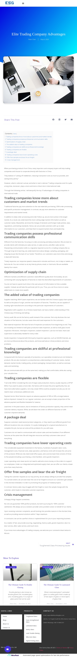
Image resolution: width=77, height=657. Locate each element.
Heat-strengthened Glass (32, 621)
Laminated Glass (31, 626)
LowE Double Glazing (33, 633)
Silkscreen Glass (31, 637)
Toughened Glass (31, 616)
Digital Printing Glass (32, 641)
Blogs (4, 620)
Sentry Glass (30, 629)
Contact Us (6, 627)
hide (14, 133)
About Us (6, 624)
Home (5, 616)
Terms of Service (62, 648)
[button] (23, 3)
